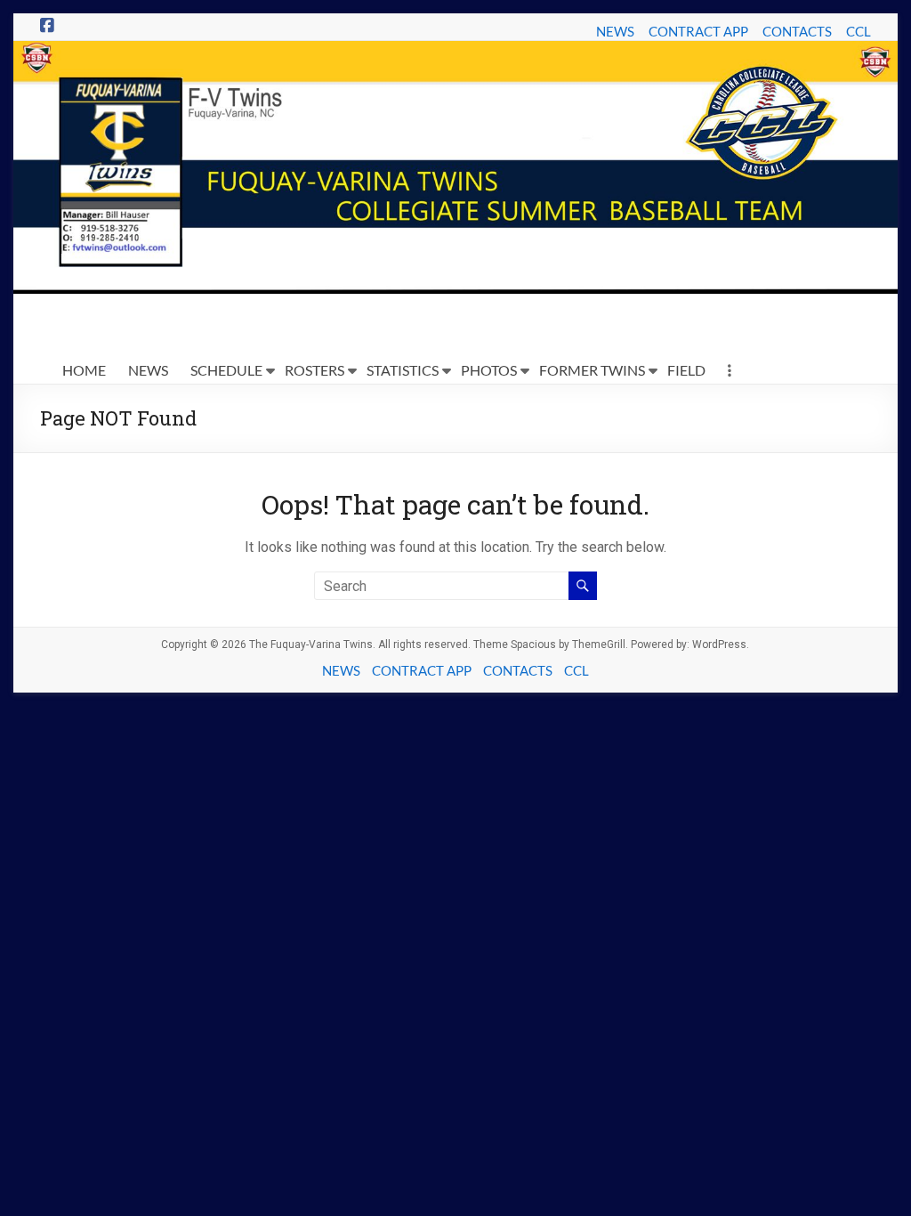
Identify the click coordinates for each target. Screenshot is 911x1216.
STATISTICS (403, 369)
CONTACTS (797, 31)
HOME (84, 369)
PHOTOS (489, 369)
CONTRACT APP (698, 31)
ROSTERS (314, 369)
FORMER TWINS (592, 369)
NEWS (615, 31)
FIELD (686, 369)
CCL (858, 31)
